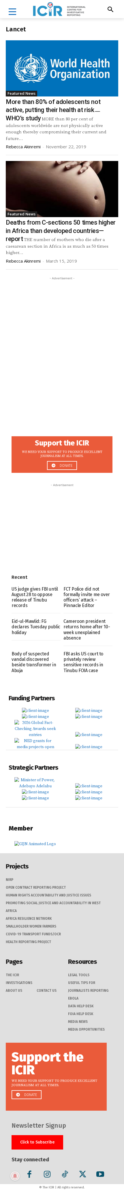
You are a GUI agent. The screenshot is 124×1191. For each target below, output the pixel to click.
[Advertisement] (62, 343)
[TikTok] (64, 1175)
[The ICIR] (59, 9)
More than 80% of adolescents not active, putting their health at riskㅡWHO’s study (53, 110)
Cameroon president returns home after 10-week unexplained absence (86, 630)
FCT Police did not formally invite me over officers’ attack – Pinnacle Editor (86, 597)
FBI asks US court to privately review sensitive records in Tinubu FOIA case (83, 662)
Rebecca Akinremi (23, 146)
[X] (82, 1175)
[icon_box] (62, 453)
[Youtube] (100, 1175)
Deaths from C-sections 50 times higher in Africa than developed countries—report (61, 230)
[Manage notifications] (15, 1176)
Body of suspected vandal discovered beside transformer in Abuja (34, 662)
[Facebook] (29, 1175)
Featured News (21, 93)
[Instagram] (47, 1175)
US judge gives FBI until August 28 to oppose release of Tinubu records (35, 597)
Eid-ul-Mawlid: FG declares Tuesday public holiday (36, 627)
